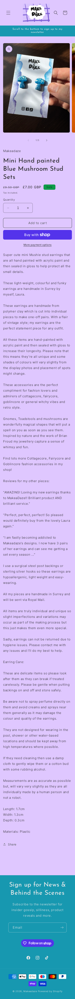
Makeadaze (30, 991)
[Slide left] (28, 140)
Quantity (9, 199)
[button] (8, 12)
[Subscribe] (61, 927)
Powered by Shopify (50, 991)
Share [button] (12, 844)
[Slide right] (46, 140)
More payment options (38, 244)
